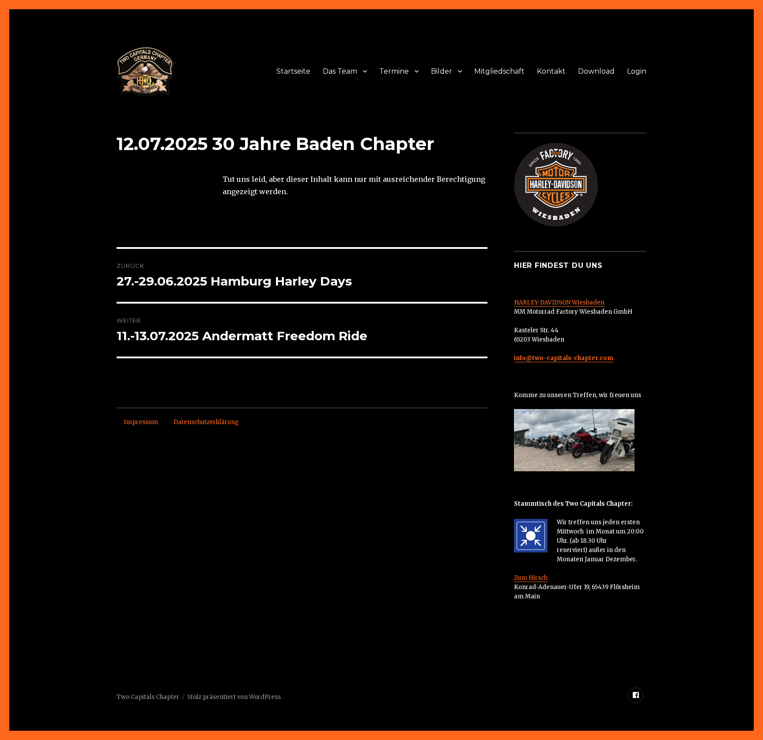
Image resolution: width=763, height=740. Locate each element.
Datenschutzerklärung (206, 422)
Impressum (141, 422)
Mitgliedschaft (499, 71)
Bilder (441, 71)
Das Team (340, 71)
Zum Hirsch (531, 578)
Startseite (293, 71)
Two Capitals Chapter (148, 697)
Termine (394, 71)
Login (636, 71)
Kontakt (551, 71)
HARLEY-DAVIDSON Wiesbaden (559, 302)
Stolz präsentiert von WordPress (234, 697)
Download (596, 71)
